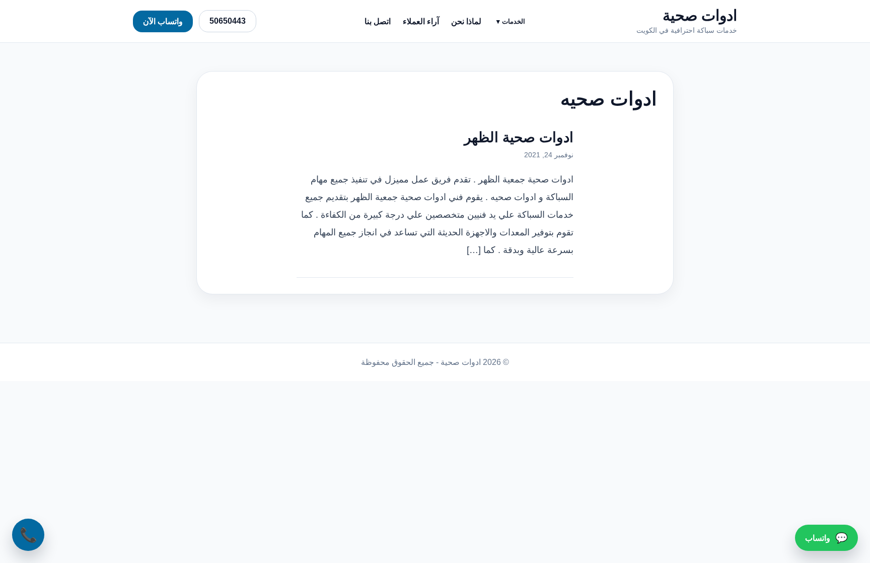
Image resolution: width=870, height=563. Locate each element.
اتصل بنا (378, 21)
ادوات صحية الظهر (518, 137)
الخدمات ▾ (510, 21)
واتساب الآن (163, 21)
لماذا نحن (466, 21)
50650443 (227, 21)
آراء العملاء (421, 21)
